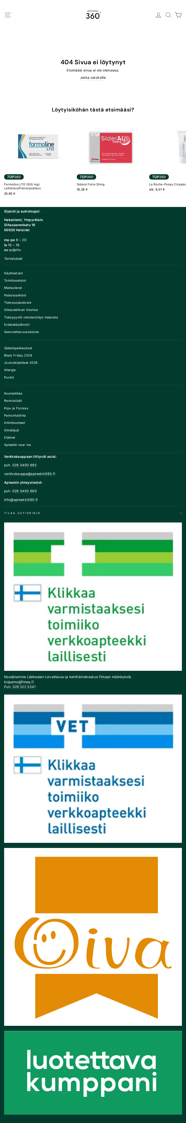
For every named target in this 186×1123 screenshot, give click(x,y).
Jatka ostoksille (93, 77)
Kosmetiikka (13, 393)
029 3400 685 (24, 465)
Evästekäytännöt (17, 324)
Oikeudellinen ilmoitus (21, 310)
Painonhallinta (15, 415)
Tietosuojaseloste (17, 302)
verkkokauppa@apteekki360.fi (29, 474)
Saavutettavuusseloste (21, 332)
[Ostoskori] (178, 15)
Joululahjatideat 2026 (21, 362)
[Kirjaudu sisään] (158, 15)
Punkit (9, 377)
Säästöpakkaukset (18, 348)
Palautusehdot (15, 295)
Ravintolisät (13, 401)
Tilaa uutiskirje (22, 513)
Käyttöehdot (13, 273)
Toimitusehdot (15, 280)
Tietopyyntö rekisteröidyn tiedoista (31, 317)
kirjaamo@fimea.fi (19, 682)
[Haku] (168, 15)
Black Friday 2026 (18, 355)
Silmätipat (11, 430)
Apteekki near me (17, 445)
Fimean (105, 677)
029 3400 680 (24, 491)
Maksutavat (13, 288)
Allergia (10, 370)
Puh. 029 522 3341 (20, 687)
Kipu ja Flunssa (16, 408)
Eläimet (9, 437)
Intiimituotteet (14, 423)
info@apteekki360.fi (21, 500)
